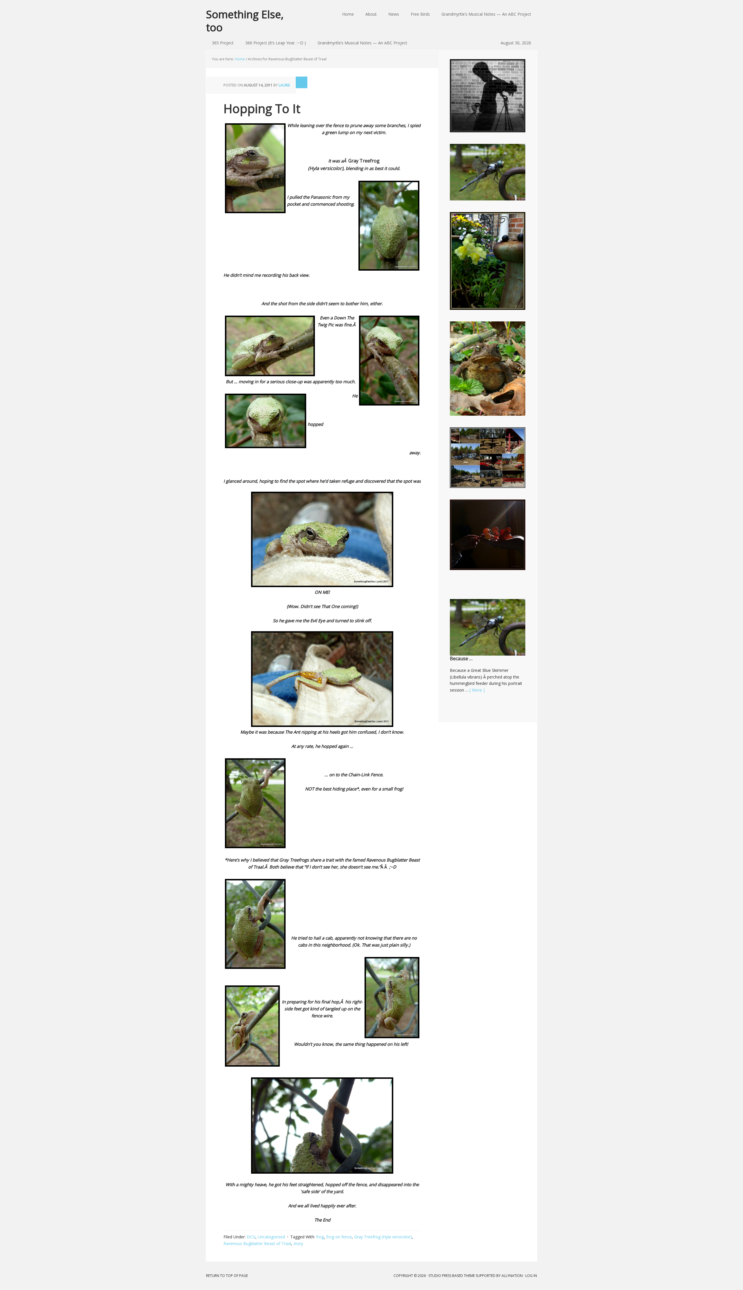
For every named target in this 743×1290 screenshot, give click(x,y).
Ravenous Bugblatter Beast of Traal (257, 1243)
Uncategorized (271, 1237)
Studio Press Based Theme (451, 1275)
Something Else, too (245, 20)
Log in (531, 1275)
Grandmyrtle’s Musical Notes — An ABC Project (362, 43)
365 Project (223, 43)
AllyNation (512, 1275)
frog (320, 1237)
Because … (461, 658)
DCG (251, 1237)
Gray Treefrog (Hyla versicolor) (383, 1237)
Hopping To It (261, 108)
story (298, 1243)
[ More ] (477, 690)
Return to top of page (227, 1275)
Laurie (284, 85)
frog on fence (339, 1237)
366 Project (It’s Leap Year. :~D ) (275, 43)
